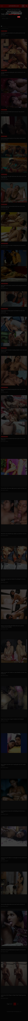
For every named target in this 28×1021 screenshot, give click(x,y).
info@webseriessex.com (16, 12)
